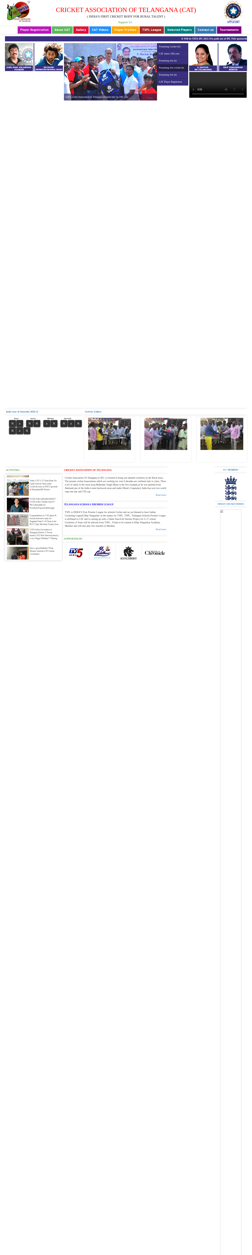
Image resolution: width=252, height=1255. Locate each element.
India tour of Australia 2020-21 (22, 411)
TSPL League (151, 29)
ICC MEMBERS (230, 470)
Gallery (81, 29)
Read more (161, 495)
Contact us (206, 29)
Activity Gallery (93, 411)
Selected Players (179, 29)
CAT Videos (100, 29)
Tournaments (229, 29)
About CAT (62, 29)
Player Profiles (125, 29)
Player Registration (34, 29)
